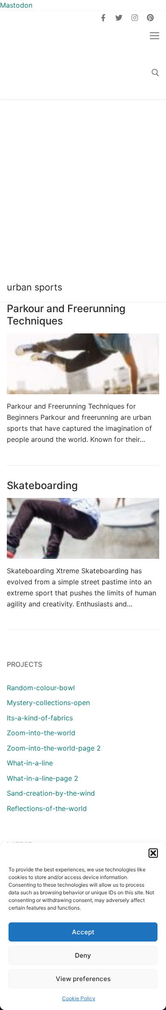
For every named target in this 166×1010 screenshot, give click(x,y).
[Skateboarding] (83, 528)
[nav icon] (154, 35)
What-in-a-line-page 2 (42, 778)
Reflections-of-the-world (47, 808)
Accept (83, 932)
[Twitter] (119, 17)
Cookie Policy (78, 998)
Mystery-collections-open (48, 702)
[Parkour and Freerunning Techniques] (83, 363)
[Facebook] (103, 17)
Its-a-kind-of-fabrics (40, 718)
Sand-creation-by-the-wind (51, 793)
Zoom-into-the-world (41, 732)
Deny (83, 955)
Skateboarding (42, 485)
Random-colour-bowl (41, 687)
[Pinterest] (150, 17)
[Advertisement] (83, 186)
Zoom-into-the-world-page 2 (54, 748)
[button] (153, 853)
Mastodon (16, 5)
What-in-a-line (30, 763)
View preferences (83, 979)
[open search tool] (155, 73)
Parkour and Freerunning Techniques (66, 314)
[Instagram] (134, 17)
